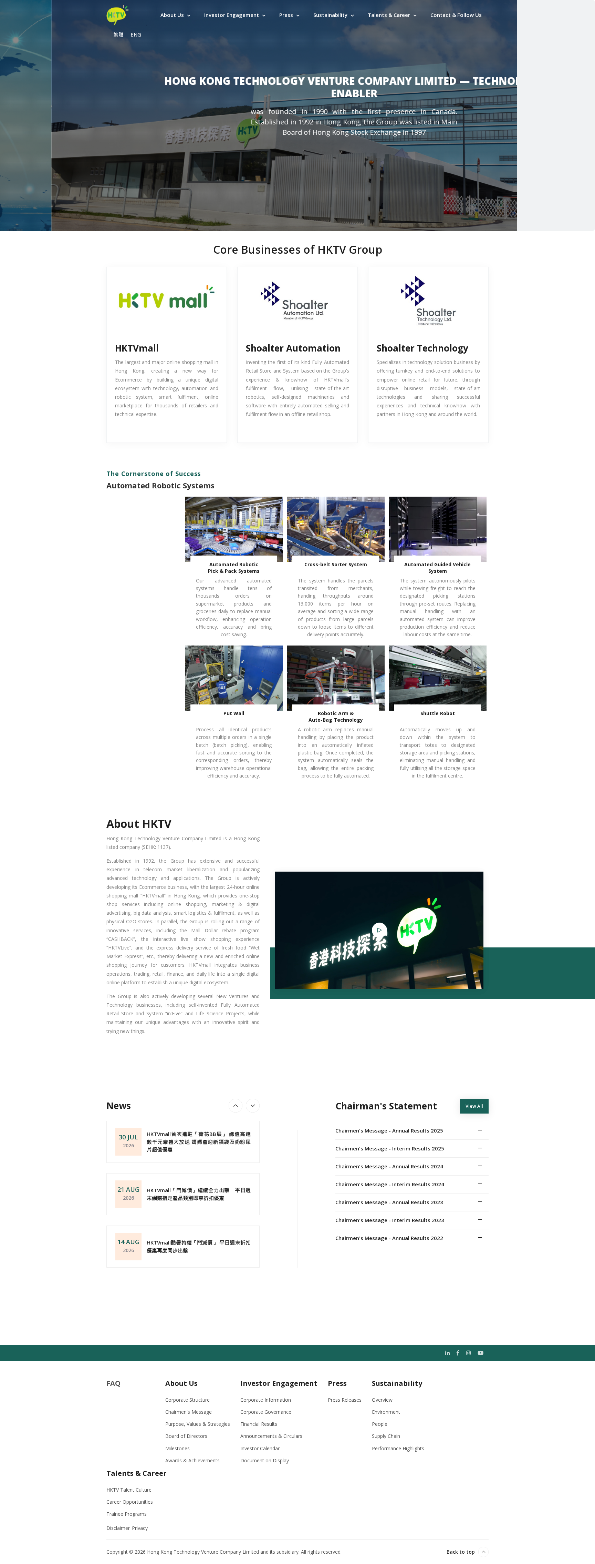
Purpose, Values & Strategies (197, 1424)
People (379, 1424)
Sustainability (330, 14)
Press (286, 14)
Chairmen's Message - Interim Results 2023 (389, 1220)
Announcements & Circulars (271, 1436)
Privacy (140, 1528)
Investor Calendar (260, 1448)
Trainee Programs (126, 1514)
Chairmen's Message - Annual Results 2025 (389, 1130)
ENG (136, 34)
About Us (172, 14)
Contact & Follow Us (456, 14)
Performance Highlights (398, 1448)
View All (474, 1106)
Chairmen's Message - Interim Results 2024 (389, 1184)
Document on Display (264, 1460)
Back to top (461, 1551)
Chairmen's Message (188, 1412)
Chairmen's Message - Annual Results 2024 (389, 1166)
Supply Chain (386, 1436)
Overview (382, 1400)
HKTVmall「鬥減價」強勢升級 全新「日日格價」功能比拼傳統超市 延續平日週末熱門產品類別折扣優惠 (199, 1246)
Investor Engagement (231, 14)
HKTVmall (137, 348)
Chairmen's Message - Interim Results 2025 (389, 1148)
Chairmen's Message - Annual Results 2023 (389, 1202)
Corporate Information (265, 1400)
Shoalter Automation (293, 348)
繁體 (118, 34)
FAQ (113, 1383)
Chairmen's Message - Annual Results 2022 (389, 1238)
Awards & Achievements (192, 1460)
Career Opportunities (129, 1502)
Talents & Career (389, 14)
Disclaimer (118, 1528)
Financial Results (258, 1424)
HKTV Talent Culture (129, 1489)
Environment (386, 1412)
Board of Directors (186, 1436)
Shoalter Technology (422, 348)
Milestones (177, 1448)
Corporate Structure (187, 1400)
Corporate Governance (265, 1412)
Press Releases (345, 1400)
